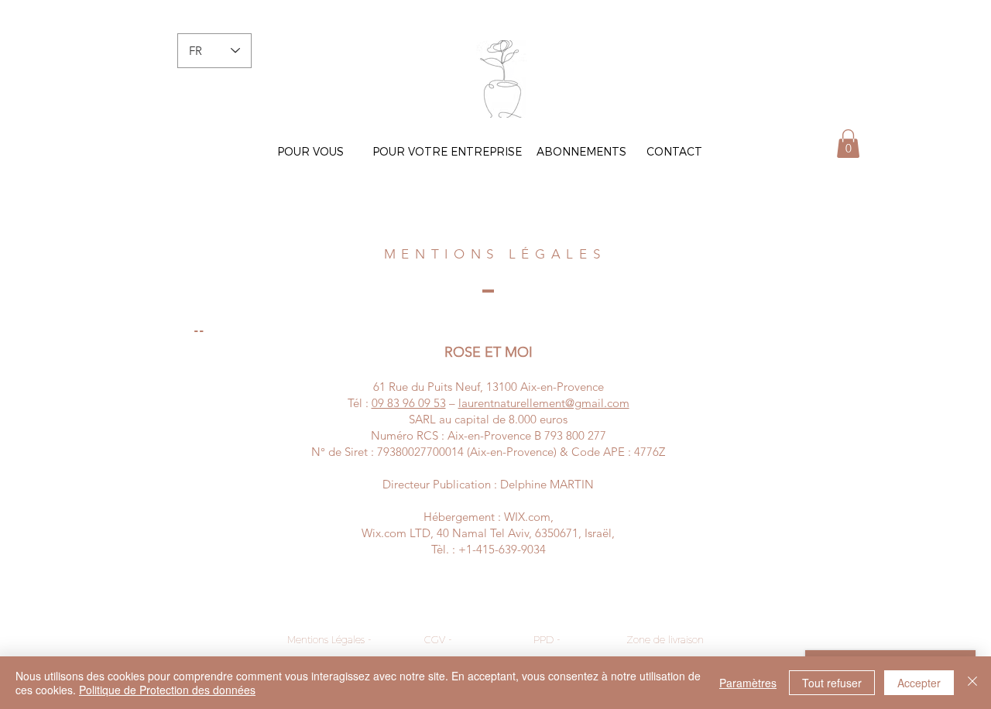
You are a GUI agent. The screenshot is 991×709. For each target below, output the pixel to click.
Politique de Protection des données (167, 689)
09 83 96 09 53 (409, 403)
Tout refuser (832, 682)
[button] (848, 143)
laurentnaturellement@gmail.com (543, 403)
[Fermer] (972, 683)
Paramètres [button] (748, 682)
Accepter (919, 682)
